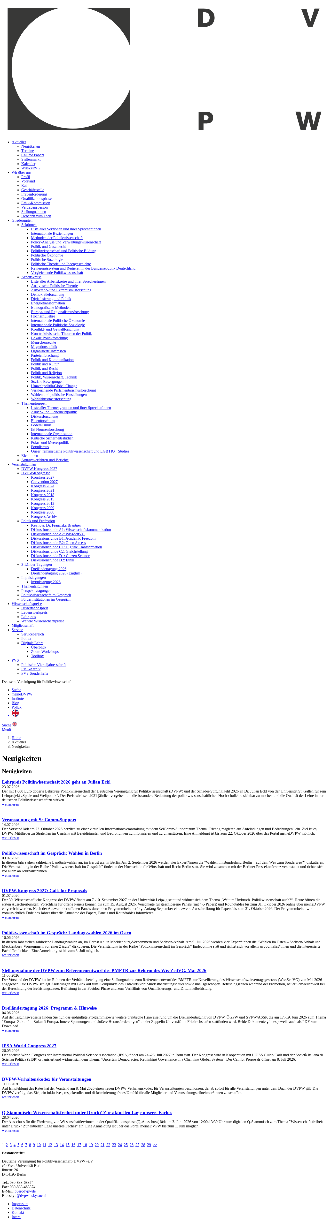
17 (79, 1145)
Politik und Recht (44, 368)
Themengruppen (34, 403)
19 (91, 1145)
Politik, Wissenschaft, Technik (54, 377)
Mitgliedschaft (22, 625)
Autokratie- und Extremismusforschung (61, 290)
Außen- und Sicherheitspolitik (54, 412)
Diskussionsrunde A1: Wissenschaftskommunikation (71, 530)
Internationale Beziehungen (52, 233)
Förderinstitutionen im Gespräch (46, 599)
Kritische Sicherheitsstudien (52, 438)
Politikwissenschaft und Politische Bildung (63, 251)
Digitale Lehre (32, 643)
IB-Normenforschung (47, 429)
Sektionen (29, 225)
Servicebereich (32, 634)
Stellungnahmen (33, 212)
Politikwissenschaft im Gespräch (46, 595)
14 (62, 1145)
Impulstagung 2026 (46, 582)
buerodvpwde (25, 1191)
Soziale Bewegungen (47, 381)
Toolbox (37, 656)
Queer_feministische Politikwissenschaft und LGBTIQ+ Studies (80, 451)
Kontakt (18, 1212)
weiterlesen (10, 804)
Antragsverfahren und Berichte (45, 460)
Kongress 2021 (42, 490)
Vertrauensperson (34, 207)
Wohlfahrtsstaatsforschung (51, 399)
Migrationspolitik (44, 347)
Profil (25, 177)
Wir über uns (21, 172)
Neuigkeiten (30, 146)
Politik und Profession (38, 521)
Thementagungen (34, 586)
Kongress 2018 (42, 495)
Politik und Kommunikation (52, 360)
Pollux (26, 638)
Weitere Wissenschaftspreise (42, 621)
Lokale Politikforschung (49, 338)
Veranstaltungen (24, 464)
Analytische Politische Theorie (54, 286)
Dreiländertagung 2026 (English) (56, 573)
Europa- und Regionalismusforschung (60, 312)
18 (85, 1145)
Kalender (28, 164)
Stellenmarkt (30, 159)
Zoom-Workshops (45, 651)
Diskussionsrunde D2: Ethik (52, 560)
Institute (18, 698)
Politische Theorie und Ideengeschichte (61, 264)
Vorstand (28, 181)
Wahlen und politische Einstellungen (59, 395)
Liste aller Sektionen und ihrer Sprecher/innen (66, 229)
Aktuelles (19, 142)
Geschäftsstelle (32, 190)
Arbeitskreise (31, 277)
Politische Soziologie (47, 259)
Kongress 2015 (42, 499)
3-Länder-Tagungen (36, 564)
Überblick (38, 647)
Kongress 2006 (42, 512)
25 (126, 1145)
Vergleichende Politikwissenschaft (57, 273)
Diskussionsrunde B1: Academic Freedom (63, 538)
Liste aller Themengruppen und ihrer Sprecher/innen (71, 408)
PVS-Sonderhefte (34, 673)
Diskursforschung (44, 416)
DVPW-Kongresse (35, 473)
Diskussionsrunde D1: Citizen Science (60, 556)
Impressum (20, 1204)
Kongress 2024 (42, 486)
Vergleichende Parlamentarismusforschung (63, 390)
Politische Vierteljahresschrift (43, 665)
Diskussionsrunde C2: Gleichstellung (59, 551)
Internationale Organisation (51, 434)
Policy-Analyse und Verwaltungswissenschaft (66, 242)
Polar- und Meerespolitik (50, 442)
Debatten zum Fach (36, 216)
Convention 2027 (44, 482)
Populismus (40, 447)
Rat (24, 185)
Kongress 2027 (42, 477)
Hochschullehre (43, 316)
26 (132, 1145)
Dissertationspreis (34, 608)
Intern (16, 1217)
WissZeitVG (30, 168)
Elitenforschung (43, 421)
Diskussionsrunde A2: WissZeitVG (58, 534)
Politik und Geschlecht (48, 246)
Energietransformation (48, 303)
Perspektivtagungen (36, 591)
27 (137, 1145)
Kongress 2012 (42, 503)
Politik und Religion (46, 373)
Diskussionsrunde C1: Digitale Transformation (66, 547)
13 (56, 1145)
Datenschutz (21, 1208)
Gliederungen (22, 220)
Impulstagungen (33, 577)
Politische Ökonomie (47, 255)
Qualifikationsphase (36, 198)
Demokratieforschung (47, 294)
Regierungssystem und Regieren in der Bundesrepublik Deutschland (83, 268)
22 (108, 1145)
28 (143, 1145)
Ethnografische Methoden (51, 307)
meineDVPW (22, 694)
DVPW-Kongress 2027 (39, 469)
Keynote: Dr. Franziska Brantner (56, 525)
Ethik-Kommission (35, 203)
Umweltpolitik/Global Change (54, 386)
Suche (16, 690)
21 (102, 1145)
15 (68, 1145)
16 (73, 1145)
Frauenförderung (34, 194)
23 (114, 1145)
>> (155, 1145)
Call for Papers (32, 155)
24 (120, 1145)
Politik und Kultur (45, 364)
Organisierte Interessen (48, 351)
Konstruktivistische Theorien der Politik (61, 334)
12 (50, 1145)
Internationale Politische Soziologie (58, 325)
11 (44, 1145)
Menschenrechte (43, 342)
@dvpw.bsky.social (31, 1195)
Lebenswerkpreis (34, 612)
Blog (15, 703)
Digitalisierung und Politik (51, 299)
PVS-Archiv (30, 669)
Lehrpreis (28, 617)
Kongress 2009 (42, 508)
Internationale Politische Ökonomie (58, 320)
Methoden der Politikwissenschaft (57, 238)
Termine (27, 151)
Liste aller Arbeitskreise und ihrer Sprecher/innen (68, 281)
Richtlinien (29, 455)
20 (97, 1145)
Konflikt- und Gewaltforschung (55, 329)
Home (16, 738)
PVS (15, 660)
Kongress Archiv (44, 516)
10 (39, 1145)
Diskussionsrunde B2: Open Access (58, 543)
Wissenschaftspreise (27, 604)
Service (17, 630)
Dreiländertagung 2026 (48, 569)
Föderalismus (41, 425)
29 (149, 1145)
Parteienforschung (45, 355)
